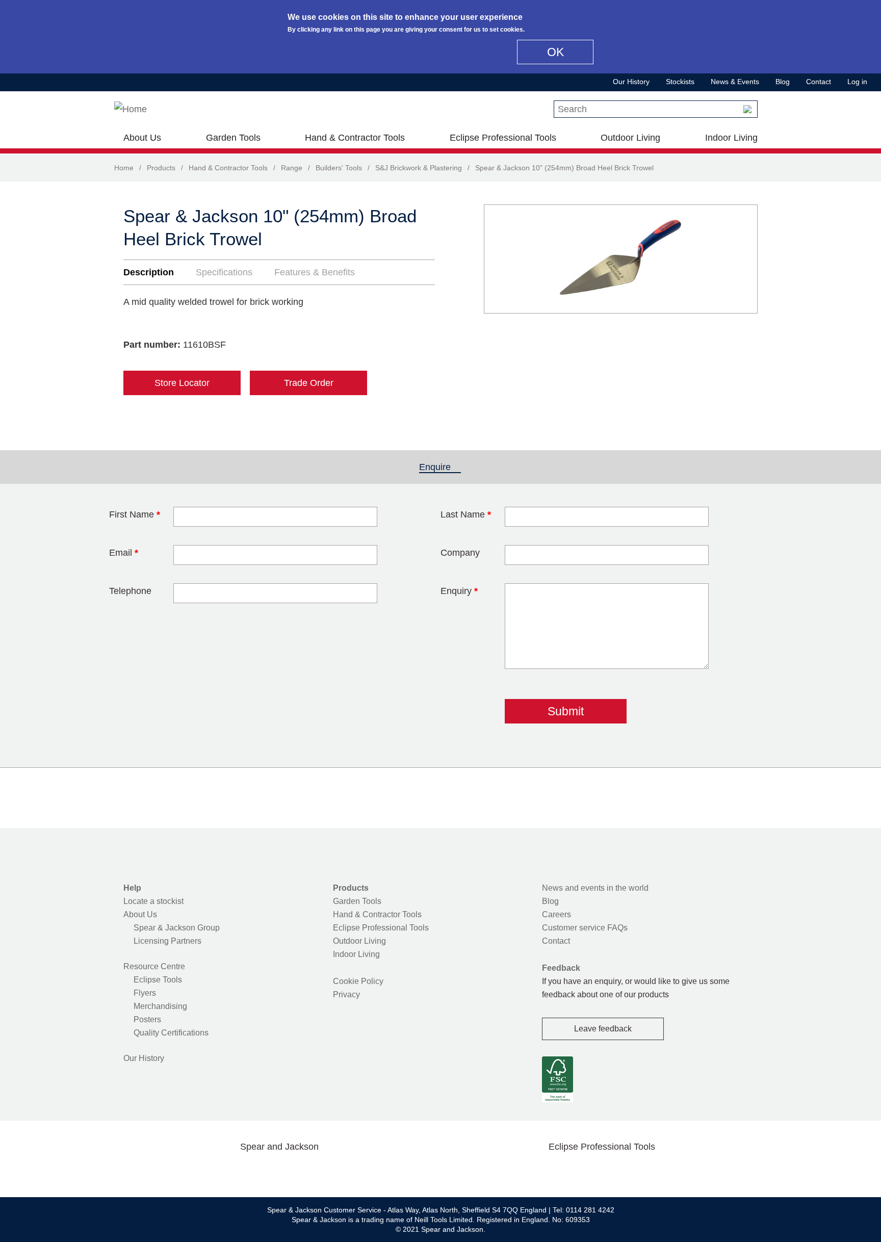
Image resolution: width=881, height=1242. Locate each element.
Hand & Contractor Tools (355, 138)
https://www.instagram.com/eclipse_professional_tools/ (618, 1170)
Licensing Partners (167, 941)
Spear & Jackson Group (177, 927)
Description (148, 272)
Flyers (145, 993)
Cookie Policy (358, 981)
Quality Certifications (171, 1032)
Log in (857, 81)
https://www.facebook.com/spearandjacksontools (198, 1170)
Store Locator (182, 383)
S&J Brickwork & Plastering (418, 168)
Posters (147, 1019)
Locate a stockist (153, 901)
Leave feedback (603, 1028)
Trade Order (308, 383)
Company (460, 553)
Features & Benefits (314, 272)
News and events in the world (595, 888)
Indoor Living (731, 138)
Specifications (224, 272)
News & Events (735, 81)
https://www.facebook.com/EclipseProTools (553, 1170)
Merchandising (160, 1006)
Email (123, 553)
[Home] (130, 109)
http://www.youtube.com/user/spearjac (328, 1170)
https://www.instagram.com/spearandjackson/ (263, 1170)
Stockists (680, 81)
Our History (631, 81)
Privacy (346, 994)
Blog (782, 81)
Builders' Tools (339, 168)
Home (124, 168)
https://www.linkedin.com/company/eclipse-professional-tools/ (650, 1170)
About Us (142, 138)
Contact (818, 81)
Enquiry (459, 591)
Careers (556, 914)
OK (555, 52)
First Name (134, 514)
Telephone (130, 591)
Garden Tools (233, 138)
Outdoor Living (630, 138)
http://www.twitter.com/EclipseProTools (585, 1170)
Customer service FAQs (585, 927)
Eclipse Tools (158, 979)
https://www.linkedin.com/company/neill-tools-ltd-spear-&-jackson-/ (296, 1170)
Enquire (440, 467)
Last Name (465, 514)
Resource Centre (154, 966)
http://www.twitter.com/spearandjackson (230, 1170)
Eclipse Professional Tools (503, 138)
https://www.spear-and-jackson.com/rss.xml (360, 1170)
